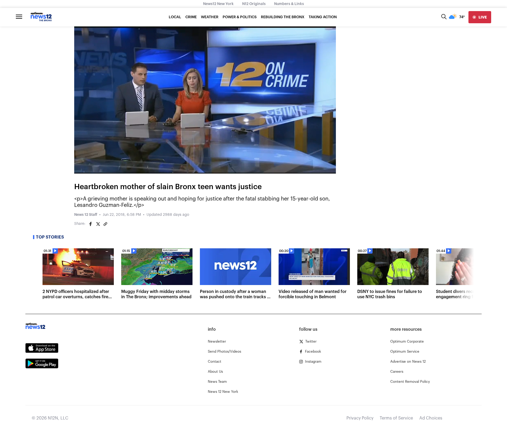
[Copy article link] (105, 224)
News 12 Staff (85, 215)
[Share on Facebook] (90, 224)
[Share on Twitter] (98, 224)
